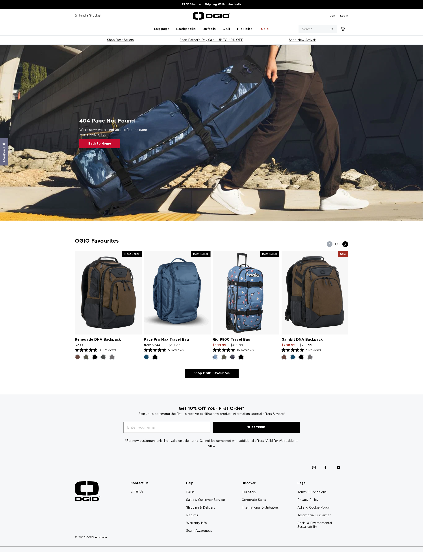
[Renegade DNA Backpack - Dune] (77, 357)
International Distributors (260, 507)
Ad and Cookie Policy (313, 507)
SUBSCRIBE (256, 427)
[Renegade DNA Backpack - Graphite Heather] (112, 357)
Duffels (209, 29)
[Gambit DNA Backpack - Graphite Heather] (310, 357)
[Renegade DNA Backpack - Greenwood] (86, 357)
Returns (192, 515)
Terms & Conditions (312, 492)
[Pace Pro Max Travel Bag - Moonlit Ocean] (146, 357)
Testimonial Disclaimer (314, 515)
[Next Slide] (345, 244)
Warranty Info (196, 523)
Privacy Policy (307, 500)
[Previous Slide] (329, 244)
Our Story (249, 492)
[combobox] (318, 29)
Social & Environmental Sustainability (314, 524)
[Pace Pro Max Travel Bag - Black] (155, 357)
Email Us (136, 491)
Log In (344, 15)
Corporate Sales (254, 500)
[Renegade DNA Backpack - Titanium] (103, 357)
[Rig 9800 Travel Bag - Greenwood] (223, 357)
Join (333, 15)
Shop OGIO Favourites (212, 373)
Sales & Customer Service (205, 500)
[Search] (331, 29)
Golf (226, 29)
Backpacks (186, 29)
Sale (265, 29)
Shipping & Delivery (200, 507)
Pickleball (245, 29)
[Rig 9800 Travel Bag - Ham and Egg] (215, 357)
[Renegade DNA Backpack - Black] (94, 357)
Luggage (162, 29)
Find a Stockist (90, 15)
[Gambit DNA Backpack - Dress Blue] (292, 357)
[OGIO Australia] (211, 16)
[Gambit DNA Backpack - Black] (301, 357)
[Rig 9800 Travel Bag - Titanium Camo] (232, 357)
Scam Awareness (199, 530)
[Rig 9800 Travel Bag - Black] (241, 357)
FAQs (190, 492)
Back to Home (99, 143)
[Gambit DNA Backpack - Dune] (284, 357)
